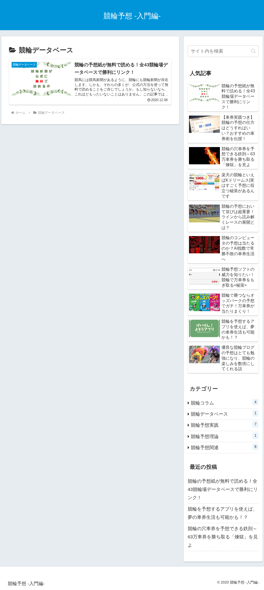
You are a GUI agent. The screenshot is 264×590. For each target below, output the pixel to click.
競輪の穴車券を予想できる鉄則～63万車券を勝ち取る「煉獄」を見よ (223, 537)
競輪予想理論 (223, 436)
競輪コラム (223, 403)
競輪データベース (223, 414)
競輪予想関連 (223, 447)
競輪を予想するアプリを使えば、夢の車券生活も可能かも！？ (222, 513)
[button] (253, 51)
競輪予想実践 (223, 425)
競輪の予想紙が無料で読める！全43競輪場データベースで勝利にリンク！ (223, 489)
